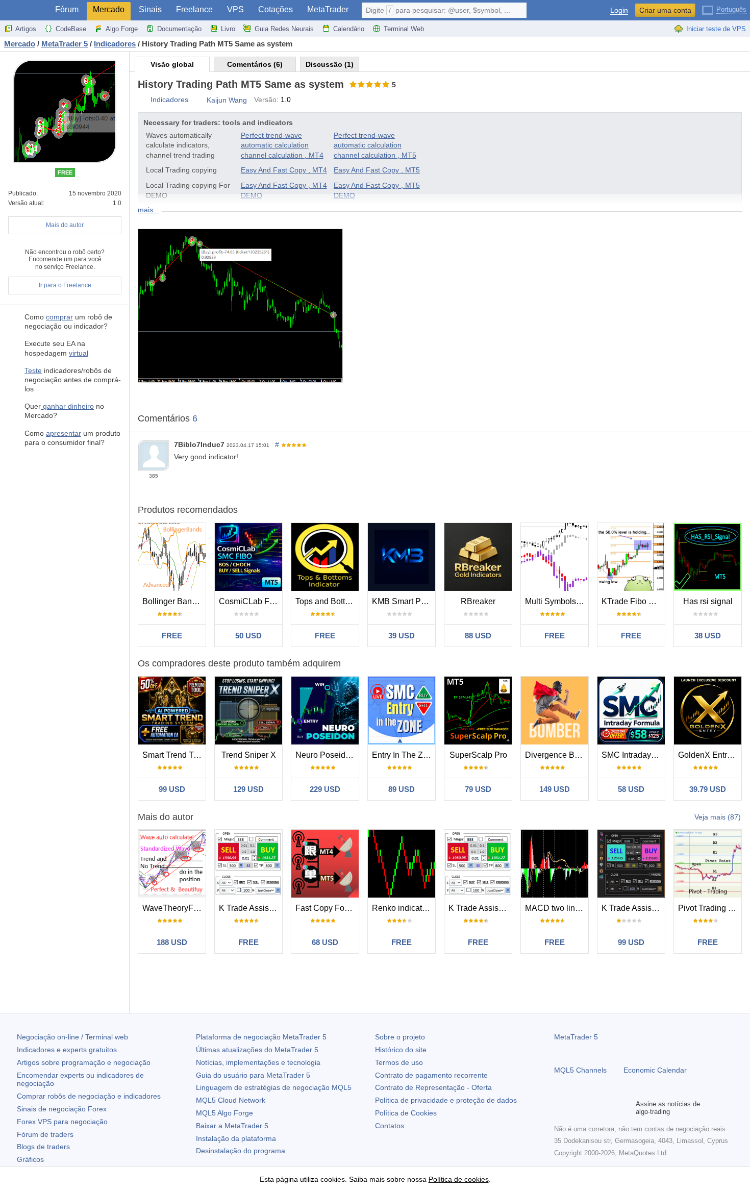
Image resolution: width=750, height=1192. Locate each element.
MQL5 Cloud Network (230, 1100)
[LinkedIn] (625, 1108)
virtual (78, 353)
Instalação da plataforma (236, 1138)
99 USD (172, 789)
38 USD (707, 635)
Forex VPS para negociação (62, 1122)
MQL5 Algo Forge (224, 1113)
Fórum (67, 9)
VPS (235, 9)
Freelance (194, 9)
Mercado (108, 9)
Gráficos (30, 1159)
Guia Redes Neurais (284, 29)
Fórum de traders (45, 1134)
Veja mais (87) (717, 817)
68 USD (325, 942)
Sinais (150, 9)
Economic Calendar (655, 1070)
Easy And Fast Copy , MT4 (284, 170)
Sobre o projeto (400, 1037)
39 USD (401, 635)
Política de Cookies (406, 1113)
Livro (228, 29)
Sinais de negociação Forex (62, 1109)
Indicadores (169, 99)
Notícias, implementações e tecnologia (258, 1062)
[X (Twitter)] (593, 1108)
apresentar (63, 433)
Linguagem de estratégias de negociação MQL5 (274, 1087)
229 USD (325, 789)
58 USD (631, 789)
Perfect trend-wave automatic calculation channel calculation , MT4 (282, 145)
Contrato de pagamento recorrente (431, 1075)
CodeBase (71, 29)
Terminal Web (404, 29)
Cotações (275, 9)
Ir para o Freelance (65, 285)
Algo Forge (122, 29)
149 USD (554, 789)
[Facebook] (560, 1108)
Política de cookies (459, 1179)
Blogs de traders (43, 1147)
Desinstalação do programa (240, 1151)
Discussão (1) (330, 64)
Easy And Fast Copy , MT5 (377, 170)
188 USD (172, 942)
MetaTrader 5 (576, 1037)
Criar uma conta (665, 10)
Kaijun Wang (227, 100)
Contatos (389, 1126)
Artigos (25, 29)
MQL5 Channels (580, 1070)
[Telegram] (576, 1108)
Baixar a (232, 1126)
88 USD (478, 635)
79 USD (478, 789)
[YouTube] (609, 1108)
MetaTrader (327, 9)
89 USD (401, 789)
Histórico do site (401, 1050)
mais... (148, 210)
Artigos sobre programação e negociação (84, 1062)
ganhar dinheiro (67, 406)
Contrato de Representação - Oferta (433, 1087)
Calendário (348, 29)
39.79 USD (707, 789)
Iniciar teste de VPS (716, 29)
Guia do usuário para (253, 1075)
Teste (33, 370)
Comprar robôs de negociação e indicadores (89, 1096)
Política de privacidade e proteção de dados (446, 1100)
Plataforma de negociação (261, 1037)
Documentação (179, 29)
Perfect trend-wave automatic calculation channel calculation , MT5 (375, 145)
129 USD (248, 789)
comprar (59, 317)
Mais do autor (65, 225)
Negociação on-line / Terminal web (72, 1037)
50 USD (248, 635)
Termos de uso (399, 1062)
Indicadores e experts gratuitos (67, 1050)
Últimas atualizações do (257, 1050)
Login (619, 10)
